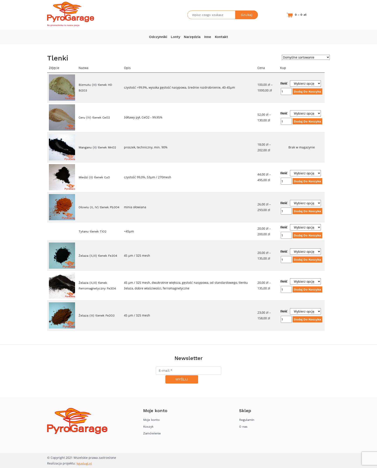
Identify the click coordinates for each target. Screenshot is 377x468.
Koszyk (148, 426)
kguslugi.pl (84, 463)
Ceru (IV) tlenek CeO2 (94, 117)
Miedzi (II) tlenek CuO (94, 177)
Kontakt (221, 37)
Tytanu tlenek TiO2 (92, 231)
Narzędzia (192, 37)
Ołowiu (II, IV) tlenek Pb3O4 (99, 207)
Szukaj (246, 15)
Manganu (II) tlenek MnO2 (97, 147)
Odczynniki (158, 37)
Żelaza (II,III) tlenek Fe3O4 (98, 255)
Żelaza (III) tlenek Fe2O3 (97, 315)
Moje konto (151, 420)
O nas (243, 426)
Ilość (283, 83)
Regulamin (246, 420)
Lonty (175, 37)
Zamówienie (152, 433)
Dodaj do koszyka (307, 91)
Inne (207, 37)
